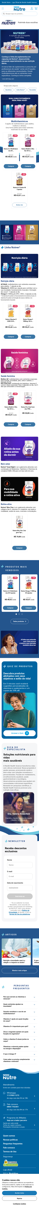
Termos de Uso (9, 1151)
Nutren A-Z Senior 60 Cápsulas (19, 188)
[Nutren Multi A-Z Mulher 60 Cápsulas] (28, 147)
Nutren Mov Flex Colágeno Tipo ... (19, 531)
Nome (9, 860)
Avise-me (19, 205)
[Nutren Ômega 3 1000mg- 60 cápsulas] (28, 317)
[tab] (19, 998)
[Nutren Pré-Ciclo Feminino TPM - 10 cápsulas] (28, 405)
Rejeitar (19, 1198)
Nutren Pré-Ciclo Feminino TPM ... (28, 408)
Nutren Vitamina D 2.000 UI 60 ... (11, 320)
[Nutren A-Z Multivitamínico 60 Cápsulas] (11, 147)
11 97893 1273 (13, 1095)
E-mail (9, 872)
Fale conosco (9, 1148)
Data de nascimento (15, 883)
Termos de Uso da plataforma (19, 914)
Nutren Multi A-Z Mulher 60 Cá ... (28, 150)
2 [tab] (19, 614)
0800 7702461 (13, 1107)
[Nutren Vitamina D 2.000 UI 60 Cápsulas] (11, 317)
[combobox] (19, 14)
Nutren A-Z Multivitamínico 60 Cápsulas (10, 592)
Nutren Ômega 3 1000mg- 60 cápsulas (28, 592)
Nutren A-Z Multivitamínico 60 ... (11, 150)
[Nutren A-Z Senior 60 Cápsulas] (19, 186)
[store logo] (19, 8)
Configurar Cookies (19, 1204)
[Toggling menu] (3, 8)
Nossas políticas (10, 1140)
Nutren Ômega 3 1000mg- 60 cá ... (28, 320)
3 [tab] (22, 614)
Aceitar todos (19, 1193)
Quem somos (9, 1136)
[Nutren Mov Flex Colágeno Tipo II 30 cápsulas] (19, 529)
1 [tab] (16, 614)
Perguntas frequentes (12, 1144)
